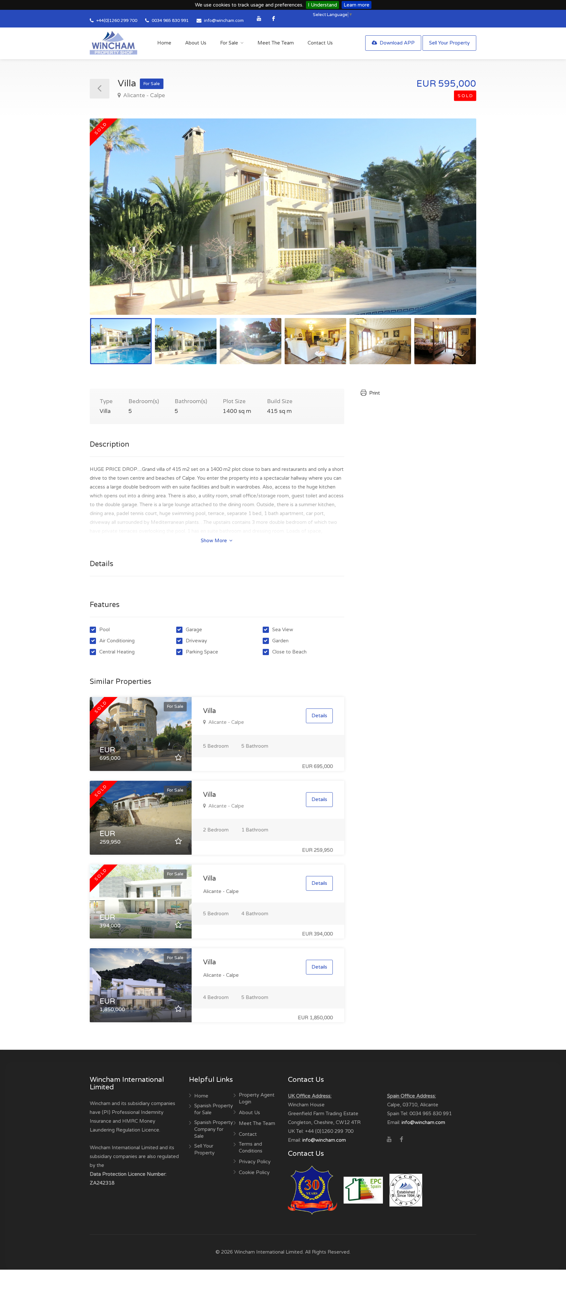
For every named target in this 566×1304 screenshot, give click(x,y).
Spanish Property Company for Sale (213, 1129)
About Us (195, 43)
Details (319, 716)
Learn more (356, 5)
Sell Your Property (449, 43)
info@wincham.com (224, 20)
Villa (209, 711)
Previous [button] (108, 225)
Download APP (396, 43)
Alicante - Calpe (143, 95)
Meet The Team (275, 43)
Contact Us (320, 43)
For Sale (229, 43)
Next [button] (457, 225)
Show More (214, 541)
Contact (248, 1134)
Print (374, 393)
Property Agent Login (256, 1098)
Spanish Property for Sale (213, 1109)
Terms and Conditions (250, 1147)
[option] (283, 216)
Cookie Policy (254, 1172)
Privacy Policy (255, 1162)
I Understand (322, 5)
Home (164, 43)
